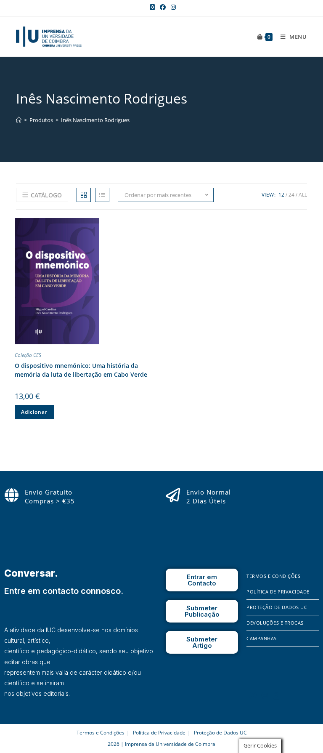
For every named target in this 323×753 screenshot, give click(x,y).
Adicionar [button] (34, 411)
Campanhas (261, 638)
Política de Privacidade (278, 591)
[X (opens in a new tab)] (152, 7)
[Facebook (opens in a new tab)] (162, 7)
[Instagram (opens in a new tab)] (172, 7)
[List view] (102, 195)
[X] (276, 695)
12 (281, 194)
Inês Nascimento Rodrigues (95, 120)
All (303, 194)
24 (291, 194)
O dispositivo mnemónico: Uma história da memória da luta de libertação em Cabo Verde (81, 370)
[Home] (18, 120)
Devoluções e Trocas (275, 623)
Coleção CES (28, 355)
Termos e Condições (273, 576)
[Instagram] (265, 695)
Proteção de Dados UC (276, 607)
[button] (151, 226)
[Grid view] (84, 195)
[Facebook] (253, 695)
